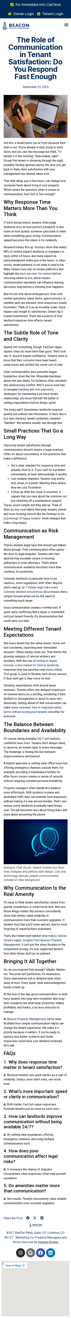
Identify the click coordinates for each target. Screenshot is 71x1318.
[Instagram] (20, 1252)
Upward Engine (48, 1242)
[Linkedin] (50, 1252)
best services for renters (36, 273)
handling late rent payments (35, 389)
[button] (66, 25)
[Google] (30, 1252)
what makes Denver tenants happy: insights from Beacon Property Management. (35, 940)
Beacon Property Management (26, 1019)
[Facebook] (40, 1252)
